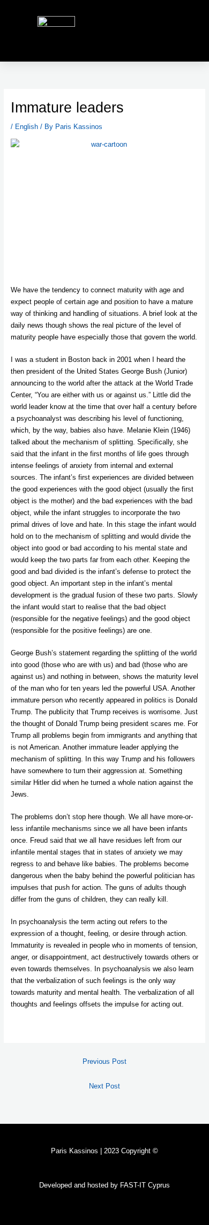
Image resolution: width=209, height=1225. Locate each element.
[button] (188, 31)
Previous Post (104, 1061)
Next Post (104, 1086)
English (26, 127)
